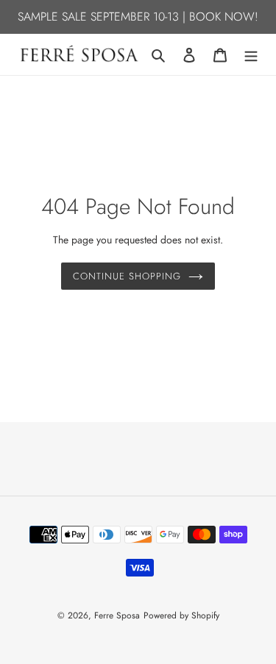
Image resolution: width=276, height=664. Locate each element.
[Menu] (251, 55)
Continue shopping (127, 276)
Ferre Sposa (117, 615)
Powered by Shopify (181, 615)
